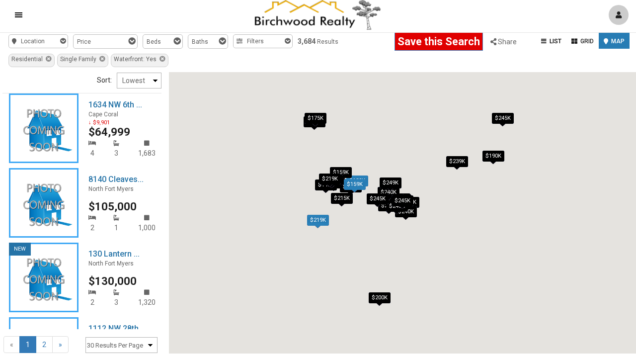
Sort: (104, 80)
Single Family (79, 59)
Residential (28, 59)
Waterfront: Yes (136, 59)
